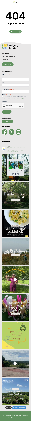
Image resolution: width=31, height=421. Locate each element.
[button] (2, 2)
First (3, 76)
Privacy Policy (19, 98)
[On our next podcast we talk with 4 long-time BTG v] (15, 167)
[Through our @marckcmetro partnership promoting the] (15, 363)
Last (3, 82)
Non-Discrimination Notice (19, 417)
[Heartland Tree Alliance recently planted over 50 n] (15, 279)
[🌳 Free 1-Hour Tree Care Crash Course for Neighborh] (15, 391)
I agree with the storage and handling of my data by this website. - (15, 97)
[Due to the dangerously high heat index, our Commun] (15, 335)
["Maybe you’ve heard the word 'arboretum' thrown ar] (15, 195)
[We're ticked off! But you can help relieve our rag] (15, 307)
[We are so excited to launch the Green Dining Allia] (15, 223)
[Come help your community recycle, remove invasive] (15, 251)
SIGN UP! (6, 111)
